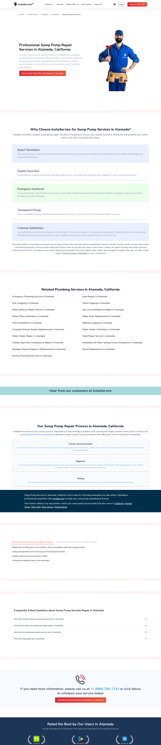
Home (21, 14)
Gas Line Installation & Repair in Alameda (103, 309)
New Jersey (47, 506)
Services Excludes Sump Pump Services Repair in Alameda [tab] (76, 542)
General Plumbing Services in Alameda (32, 355)
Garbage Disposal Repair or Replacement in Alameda (38, 349)
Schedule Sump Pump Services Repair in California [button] (80, 700)
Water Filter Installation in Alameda (30, 316)
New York (36, 506)
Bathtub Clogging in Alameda (97, 322)
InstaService (58, 498)
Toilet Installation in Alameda (27, 322)
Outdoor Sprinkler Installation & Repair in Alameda (37, 342)
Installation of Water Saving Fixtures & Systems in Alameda (112, 342)
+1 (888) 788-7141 (104, 689)
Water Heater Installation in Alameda (101, 329)
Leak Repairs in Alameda (94, 296)
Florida (128, 503)
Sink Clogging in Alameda (25, 303)
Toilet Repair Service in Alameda (98, 336)
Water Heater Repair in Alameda (28, 336)
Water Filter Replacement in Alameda (101, 316)
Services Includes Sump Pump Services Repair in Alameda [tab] (32, 542)
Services (48, 4)
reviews (60, 4)
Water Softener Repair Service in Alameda (33, 309)
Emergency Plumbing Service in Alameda (33, 296)
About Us (98, 4)
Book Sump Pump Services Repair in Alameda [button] (42, 73)
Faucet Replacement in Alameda (98, 349)
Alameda (55, 14)
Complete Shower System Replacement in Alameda (38, 329)
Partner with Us (72, 4)
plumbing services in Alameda (35, 434)
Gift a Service (86, 4)
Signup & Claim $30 (137, 4)
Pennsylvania (60, 506)
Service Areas (32, 14)
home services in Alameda (75, 253)
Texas (27, 506)
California (45, 14)
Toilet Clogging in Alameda (96, 303)
